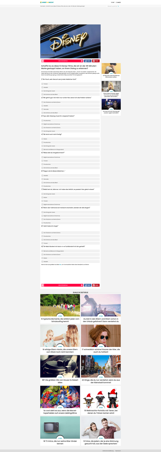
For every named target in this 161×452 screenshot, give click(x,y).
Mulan (45, 139)
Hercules (46, 109)
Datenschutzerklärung (108, 450)
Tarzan (46, 83)
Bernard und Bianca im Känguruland (54, 149)
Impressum (118, 450)
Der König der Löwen (49, 91)
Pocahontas (47, 120)
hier (60, 264)
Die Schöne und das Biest (51, 94)
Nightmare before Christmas (52, 124)
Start (113, 2)
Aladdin (46, 87)
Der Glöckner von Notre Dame (52, 102)
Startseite (42, 6)
